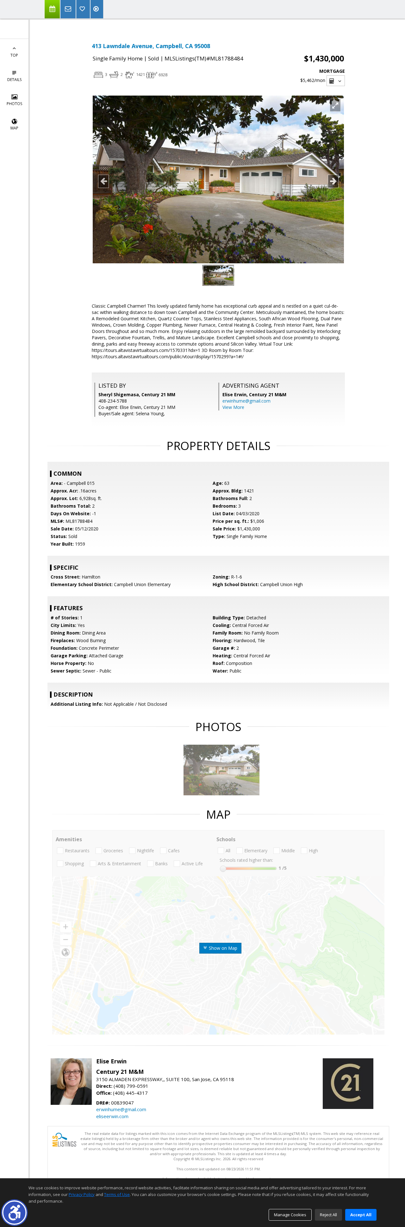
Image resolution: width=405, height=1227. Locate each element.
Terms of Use (117, 1194)
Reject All (328, 1215)
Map (14, 128)
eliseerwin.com (112, 1116)
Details (14, 79)
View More (233, 407)
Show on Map (222, 948)
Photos (14, 103)
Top (14, 55)
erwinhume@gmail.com (246, 401)
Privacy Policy (82, 1194)
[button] (14, 1212)
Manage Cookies (290, 1215)
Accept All (360, 1215)
